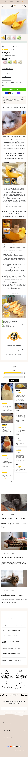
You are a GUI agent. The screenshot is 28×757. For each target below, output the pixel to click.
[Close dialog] (26, 369)
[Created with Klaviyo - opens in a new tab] (14, 388)
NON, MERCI (21, 385)
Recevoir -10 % (20, 382)
